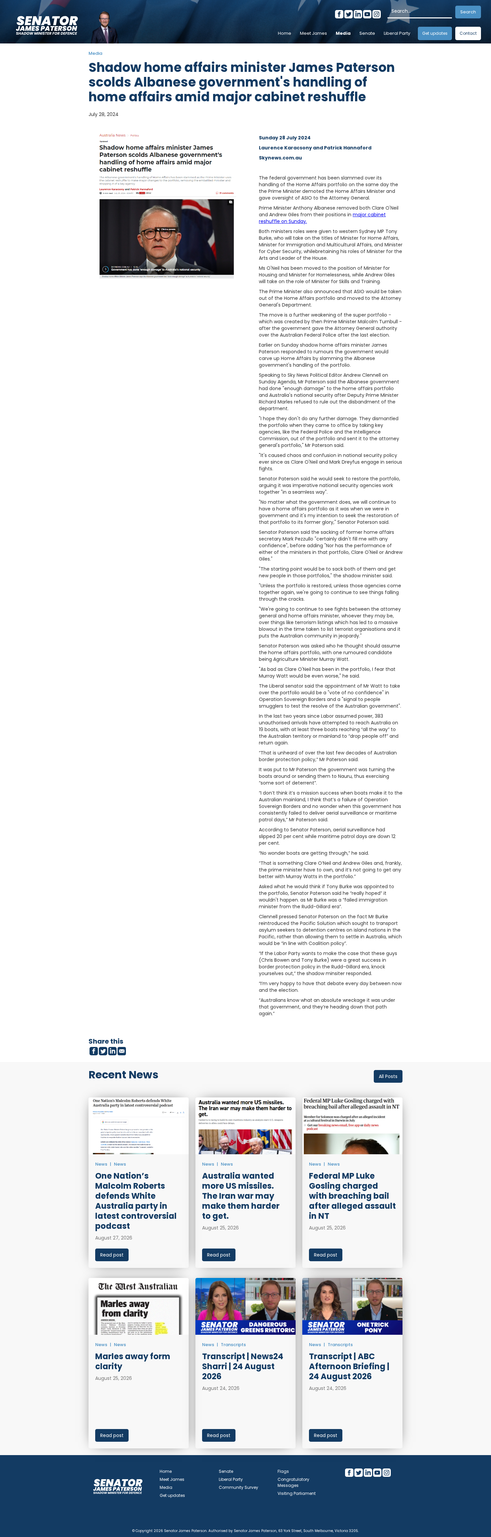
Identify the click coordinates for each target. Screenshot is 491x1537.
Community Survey (238, 1487)
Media (343, 33)
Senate (367, 33)
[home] (47, 23)
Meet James (313, 33)
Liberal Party (397, 33)
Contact (468, 33)
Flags (283, 1471)
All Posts (388, 1076)
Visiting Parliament (297, 1493)
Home (284, 33)
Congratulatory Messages (293, 1482)
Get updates (435, 33)
